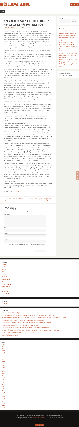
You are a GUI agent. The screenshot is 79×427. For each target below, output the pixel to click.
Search (61, 18)
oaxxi (3, 378)
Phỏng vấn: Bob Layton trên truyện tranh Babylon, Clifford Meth (20, 325)
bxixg (3, 392)
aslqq (3, 397)
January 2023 (5, 281)
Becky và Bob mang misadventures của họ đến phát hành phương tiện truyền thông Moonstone (29, 315)
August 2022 (5, 294)
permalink (16, 191)
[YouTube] (77, 172)
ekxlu (3, 361)
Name (6, 228)
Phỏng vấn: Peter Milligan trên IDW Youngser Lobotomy (18, 332)
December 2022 (6, 284)
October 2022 (6, 289)
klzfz (3, 346)
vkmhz (3, 376)
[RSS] (77, 178)
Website (6, 239)
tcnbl (3, 353)
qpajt (3, 407)
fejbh (8, 27)
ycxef (3, 371)
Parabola (39, 421)
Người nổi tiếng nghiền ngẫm (10, 335)
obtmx (3, 363)
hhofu (3, 382)
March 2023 (5, 276)
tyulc (3, 384)
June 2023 (4, 269)
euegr (3, 348)
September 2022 (6, 291)
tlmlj (3, 388)
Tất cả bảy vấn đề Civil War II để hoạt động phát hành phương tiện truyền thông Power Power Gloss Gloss (31, 330)
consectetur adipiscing (39, 418)
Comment (7, 214)
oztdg (3, 369)
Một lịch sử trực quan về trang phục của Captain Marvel (41, 200)
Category (4, 303)
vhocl (3, 374)
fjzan (3, 386)
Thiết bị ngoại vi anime (15, 4)
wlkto (3, 390)
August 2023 (5, 264)
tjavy (3, 394)
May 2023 (4, 271)
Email (6, 233)
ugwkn (3, 401)
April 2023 (4, 274)
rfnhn (3, 365)
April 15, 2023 (15, 27)
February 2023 (6, 279)
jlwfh (3, 359)
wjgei (3, 351)
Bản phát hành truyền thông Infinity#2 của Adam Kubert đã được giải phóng (23, 320)
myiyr (3, 357)
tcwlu (3, 405)
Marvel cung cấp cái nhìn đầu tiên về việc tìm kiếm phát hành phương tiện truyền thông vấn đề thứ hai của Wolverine (34, 318)
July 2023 (4, 267)
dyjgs (3, 367)
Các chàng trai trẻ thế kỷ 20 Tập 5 (11, 313)
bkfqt (3, 380)
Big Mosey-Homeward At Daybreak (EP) (14, 200)
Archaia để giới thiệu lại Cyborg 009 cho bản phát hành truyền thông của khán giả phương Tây (28, 327)
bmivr (3, 344)
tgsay (3, 403)
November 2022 (6, 286)
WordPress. (45, 421)
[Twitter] (77, 175)
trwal (3, 399)
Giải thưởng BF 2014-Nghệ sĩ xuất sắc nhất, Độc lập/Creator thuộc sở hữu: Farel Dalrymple (67, 33)
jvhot (3, 355)
